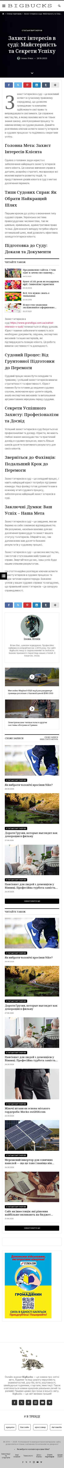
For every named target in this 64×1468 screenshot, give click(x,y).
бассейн (18, 1427)
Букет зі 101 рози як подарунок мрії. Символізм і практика (41, 283)
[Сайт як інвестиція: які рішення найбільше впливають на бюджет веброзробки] (32, 1187)
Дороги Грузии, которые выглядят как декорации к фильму (31, 834)
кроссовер (33, 1427)
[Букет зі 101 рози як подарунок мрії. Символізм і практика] (13, 284)
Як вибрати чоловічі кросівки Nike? (29, 784)
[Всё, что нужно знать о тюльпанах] (13, 296)
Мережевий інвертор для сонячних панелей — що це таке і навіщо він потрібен (29, 1161)
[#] (23, 1462)
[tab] (51, 737)
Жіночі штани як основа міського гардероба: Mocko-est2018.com (27, 1110)
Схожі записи (51, 737)
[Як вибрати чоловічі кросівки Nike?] (32, 760)
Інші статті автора (49, 739)
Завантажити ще (32, 901)
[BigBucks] (30, 6)
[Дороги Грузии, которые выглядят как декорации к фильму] (32, 808)
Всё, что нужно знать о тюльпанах (36, 294)
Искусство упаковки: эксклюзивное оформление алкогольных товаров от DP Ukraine (39, 306)
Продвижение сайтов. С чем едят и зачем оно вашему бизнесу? (39, 271)
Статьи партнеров (14, 14)
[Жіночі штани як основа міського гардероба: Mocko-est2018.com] (32, 1084)
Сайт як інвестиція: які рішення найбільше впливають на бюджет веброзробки (28, 1213)
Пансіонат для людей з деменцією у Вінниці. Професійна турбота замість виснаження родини (30, 886)
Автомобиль (51, 1427)
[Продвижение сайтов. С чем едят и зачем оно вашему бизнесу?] (13, 273)
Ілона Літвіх (32, 639)
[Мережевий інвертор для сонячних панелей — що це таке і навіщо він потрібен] (32, 1135)
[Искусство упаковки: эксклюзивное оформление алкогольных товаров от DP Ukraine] (13, 308)
